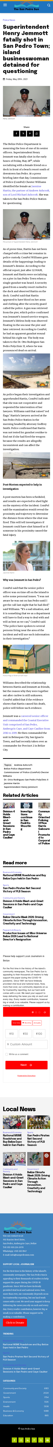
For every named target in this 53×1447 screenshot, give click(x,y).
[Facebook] (16, 134)
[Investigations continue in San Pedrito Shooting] (26, 805)
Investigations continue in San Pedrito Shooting (26, 820)
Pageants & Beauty (12, 930)
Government (9, 914)
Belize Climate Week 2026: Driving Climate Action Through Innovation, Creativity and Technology (25, 920)
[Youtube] (47, 1440)
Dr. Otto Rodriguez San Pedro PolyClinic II (26, 779)
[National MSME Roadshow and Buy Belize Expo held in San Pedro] (14, 1122)
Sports (6, 885)
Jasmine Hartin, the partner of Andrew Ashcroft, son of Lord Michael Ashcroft (26, 190)
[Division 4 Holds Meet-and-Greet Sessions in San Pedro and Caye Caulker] (9, 805)
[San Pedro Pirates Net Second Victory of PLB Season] (38, 1122)
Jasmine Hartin (12, 783)
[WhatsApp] (37, 134)
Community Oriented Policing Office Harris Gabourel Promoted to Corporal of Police (44, 827)
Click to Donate (15, 1322)
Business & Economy (12, 872)
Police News (9, 20)
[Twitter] (23, 134)
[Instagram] (21, 1440)
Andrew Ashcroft (23, 764)
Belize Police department (17, 768)
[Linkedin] (27, 1440)
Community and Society (14, 898)
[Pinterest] (30, 134)
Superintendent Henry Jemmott (21, 786)
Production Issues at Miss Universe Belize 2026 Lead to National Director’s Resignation (25, 936)
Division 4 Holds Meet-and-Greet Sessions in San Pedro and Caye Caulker (9, 824)
